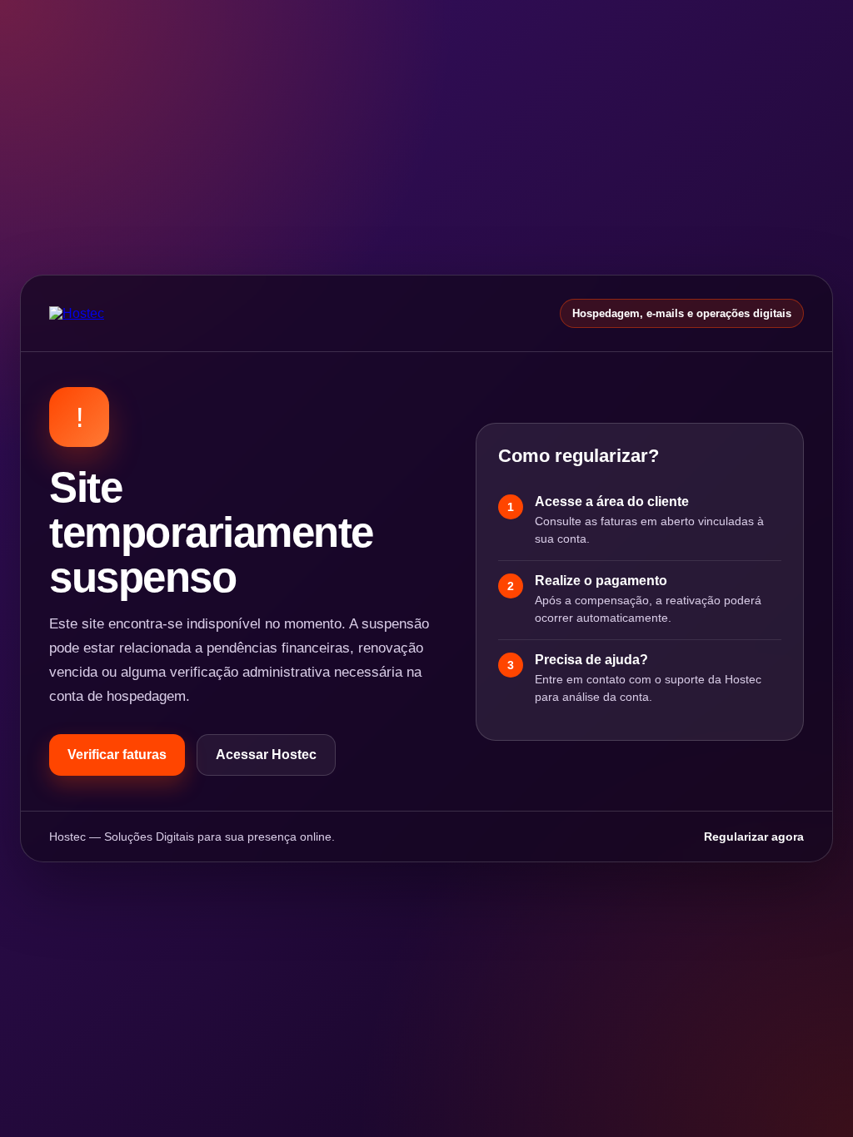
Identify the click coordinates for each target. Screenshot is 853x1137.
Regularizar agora (754, 836)
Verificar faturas (117, 754)
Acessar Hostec (266, 754)
